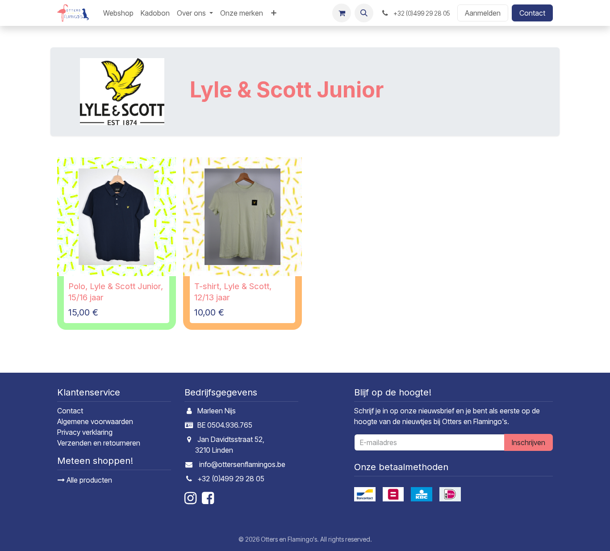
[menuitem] (118, 13)
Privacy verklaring (85, 432)
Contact (532, 12)
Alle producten (88, 479)
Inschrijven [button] (528, 442)
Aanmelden (483, 12)
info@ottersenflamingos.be (242, 464)
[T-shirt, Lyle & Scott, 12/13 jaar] (242, 216)
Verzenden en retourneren (98, 442)
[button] (364, 13)
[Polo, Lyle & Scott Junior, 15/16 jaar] (116, 216)
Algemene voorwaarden (95, 421)
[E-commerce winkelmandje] (341, 13)
